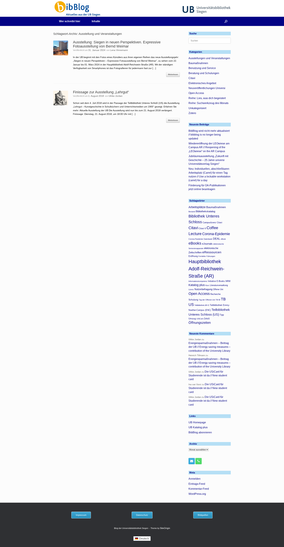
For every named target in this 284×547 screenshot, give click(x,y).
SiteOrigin (165, 528)
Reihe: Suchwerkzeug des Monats (208, 103)
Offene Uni (218, 289)
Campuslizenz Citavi (212, 222)
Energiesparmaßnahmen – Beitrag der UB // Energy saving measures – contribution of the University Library (209, 347)
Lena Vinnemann (119, 50)
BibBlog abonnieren (200, 432)
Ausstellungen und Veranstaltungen (209, 58)
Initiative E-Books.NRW (219, 281)
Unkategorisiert (197, 108)
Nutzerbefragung (203, 289)
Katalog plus (197, 285)
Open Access (196, 93)
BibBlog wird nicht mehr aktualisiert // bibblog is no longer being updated (209, 134)
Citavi (192, 78)
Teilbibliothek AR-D (201, 305)
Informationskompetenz (198, 281)
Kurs (207, 285)
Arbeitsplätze (197, 207)
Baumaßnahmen (198, 63)
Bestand (192, 212)
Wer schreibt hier (69, 21)
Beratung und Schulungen (204, 73)
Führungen (210, 256)
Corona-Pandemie (196, 239)
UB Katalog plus (198, 427)
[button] (226, 21)
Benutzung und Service (202, 68)
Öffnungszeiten (200, 322)
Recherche (215, 294)
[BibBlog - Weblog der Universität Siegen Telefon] (198, 461)
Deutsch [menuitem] (144, 538)
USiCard (200, 319)
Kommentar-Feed (199, 488)
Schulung (193, 299)
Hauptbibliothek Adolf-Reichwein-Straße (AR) (206, 269)
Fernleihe (202, 256)
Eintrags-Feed (197, 483)
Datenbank (208, 239)
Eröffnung (193, 256)
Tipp (222, 315)
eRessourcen (211, 252)
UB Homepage (197, 422)
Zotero (192, 113)
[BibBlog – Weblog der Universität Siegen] (77, 9)
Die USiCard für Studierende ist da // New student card (208, 375)
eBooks (195, 243)
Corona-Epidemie (216, 234)
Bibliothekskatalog (205, 211)
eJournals (207, 243)
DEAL (216, 238)
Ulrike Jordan (115, 96)
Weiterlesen (173, 74)
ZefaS (207, 319)
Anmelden (195, 478)
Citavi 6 (202, 228)
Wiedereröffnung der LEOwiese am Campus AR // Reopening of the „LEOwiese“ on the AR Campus (209, 147)
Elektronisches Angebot (202, 83)
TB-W (218, 300)
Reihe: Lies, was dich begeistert (207, 98)
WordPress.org (197, 493)
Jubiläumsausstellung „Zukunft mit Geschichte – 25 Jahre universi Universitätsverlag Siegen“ (208, 160)
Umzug (192, 318)
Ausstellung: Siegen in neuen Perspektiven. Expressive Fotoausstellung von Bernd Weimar (117, 44)
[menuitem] (141, 538)
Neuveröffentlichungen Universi (207, 88)
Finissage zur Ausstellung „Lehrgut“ (101, 92)
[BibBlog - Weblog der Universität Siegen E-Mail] (192, 461)
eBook (223, 239)
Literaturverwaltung (219, 285)
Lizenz (191, 289)
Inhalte (96, 21)
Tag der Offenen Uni (207, 300)
